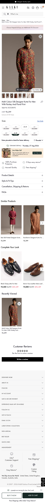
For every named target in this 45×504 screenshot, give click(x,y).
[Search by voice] (8, 14)
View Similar (35, 90)
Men (8, 20)
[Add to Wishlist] (41, 490)
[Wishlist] (42, 7)
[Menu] (3, 7)
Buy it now (11, 495)
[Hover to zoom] (22, 63)
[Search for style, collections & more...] (5, 14)
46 (15, 132)
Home (3, 20)
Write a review (22, 359)
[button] (37, 7)
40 (25, 126)
